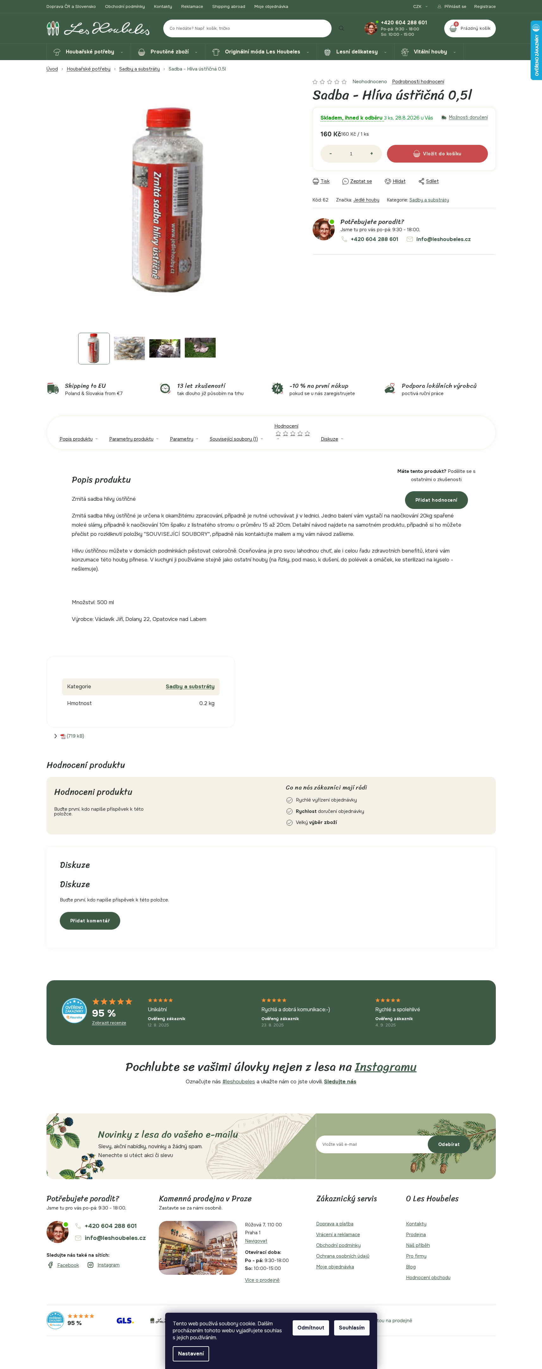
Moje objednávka (271, 6)
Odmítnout (310, 1327)
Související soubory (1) (234, 439)
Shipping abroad (228, 6)
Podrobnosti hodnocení (418, 81)
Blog (411, 1267)
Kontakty (163, 6)
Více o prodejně (262, 1280)
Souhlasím (352, 1327)
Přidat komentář (90, 921)
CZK (418, 6)
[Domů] (52, 69)
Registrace (485, 6)
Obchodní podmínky (125, 6)
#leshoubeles (238, 1081)
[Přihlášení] (451, 6)
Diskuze (329, 439)
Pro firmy (416, 1256)
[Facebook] (63, 1265)
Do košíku (450, 154)
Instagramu (386, 1066)
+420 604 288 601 (404, 23)
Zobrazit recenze (109, 1022)
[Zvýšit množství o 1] (372, 154)
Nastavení (191, 1353)
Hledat (342, 28)
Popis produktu (76, 439)
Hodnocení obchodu (428, 1277)
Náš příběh (418, 1245)
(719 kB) (75, 736)
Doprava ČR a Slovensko (71, 6)
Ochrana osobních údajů (343, 1256)
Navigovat (256, 1241)
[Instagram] (103, 1265)
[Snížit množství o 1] (331, 154)
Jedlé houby (366, 200)
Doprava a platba (334, 1224)
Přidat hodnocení (436, 500)
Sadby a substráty (429, 200)
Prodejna (416, 1234)
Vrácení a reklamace (338, 1234)
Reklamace (192, 6)
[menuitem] (89, 52)
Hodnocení (292, 429)
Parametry (181, 439)
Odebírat (449, 1144)
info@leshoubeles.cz (443, 239)
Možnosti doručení (468, 117)
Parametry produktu (131, 439)
